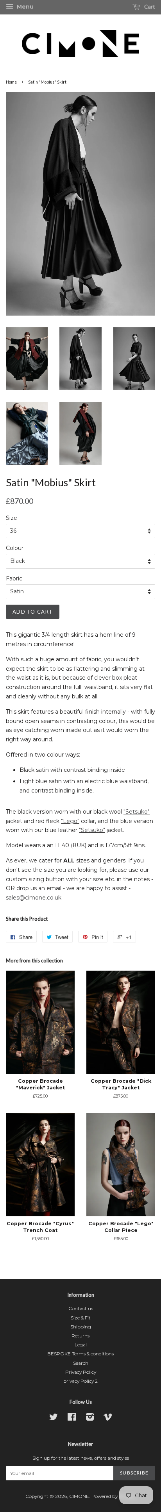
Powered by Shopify (113, 1496)
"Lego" (70, 821)
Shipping (80, 1327)
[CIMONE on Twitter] (53, 1418)
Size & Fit (81, 1318)
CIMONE (79, 1496)
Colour (14, 548)
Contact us (80, 1308)
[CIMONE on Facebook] (71, 1418)
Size (11, 517)
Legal (81, 1345)
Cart (149, 6)
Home (11, 82)
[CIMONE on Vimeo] (108, 1418)
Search (80, 1363)
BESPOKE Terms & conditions (80, 1354)
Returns (80, 1336)
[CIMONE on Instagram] (90, 1418)
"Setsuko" (136, 811)
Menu (24, 6)
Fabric (14, 578)
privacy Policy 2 (80, 1381)
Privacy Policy (80, 1372)
